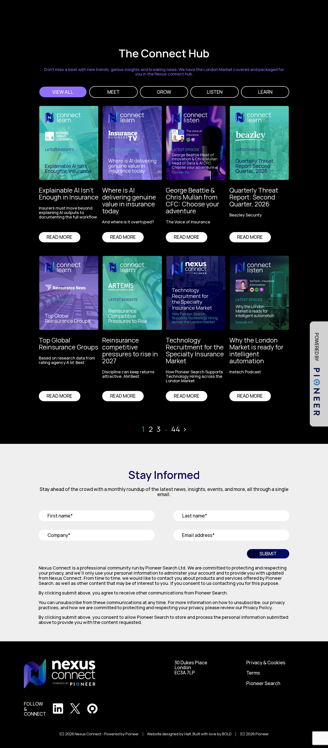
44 (175, 429)
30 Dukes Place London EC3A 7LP (190, 667)
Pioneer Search (263, 683)
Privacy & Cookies (265, 662)
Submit (268, 554)
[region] (70, 213)
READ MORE (59, 237)
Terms (253, 672)
